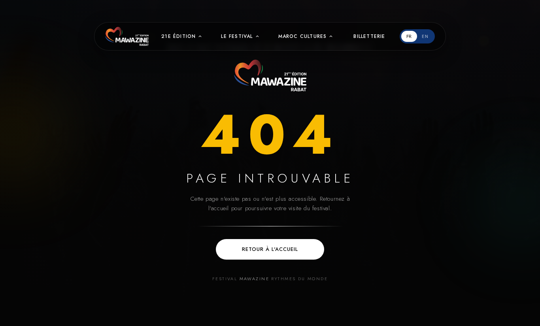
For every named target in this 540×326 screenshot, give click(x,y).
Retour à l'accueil (270, 249)
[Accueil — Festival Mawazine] (270, 75)
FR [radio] (409, 36)
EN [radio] (425, 36)
